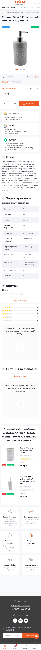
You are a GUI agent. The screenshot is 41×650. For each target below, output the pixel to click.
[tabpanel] (20, 49)
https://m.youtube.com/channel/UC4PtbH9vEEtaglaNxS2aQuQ (20, 620)
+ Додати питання (20, 376)
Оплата (13, 126)
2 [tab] (21, 69)
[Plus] (14, 103)
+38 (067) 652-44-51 (20, 609)
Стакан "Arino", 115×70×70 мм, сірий (26, 450)
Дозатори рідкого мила (14, 12)
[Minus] (4, 103)
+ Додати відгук (20, 301)
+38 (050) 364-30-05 (20, 606)
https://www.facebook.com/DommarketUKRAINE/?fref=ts (26, 620)
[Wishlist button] (31, 89)
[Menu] (3, 3)
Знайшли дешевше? (9, 88)
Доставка (14, 113)
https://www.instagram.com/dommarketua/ (15, 620)
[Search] (7, 3)
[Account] (38, 3)
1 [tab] (16, 69)
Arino (37, 77)
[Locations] (34, 3)
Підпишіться (30, 636)
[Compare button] (37, 89)
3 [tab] (24, 69)
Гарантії (13, 140)
